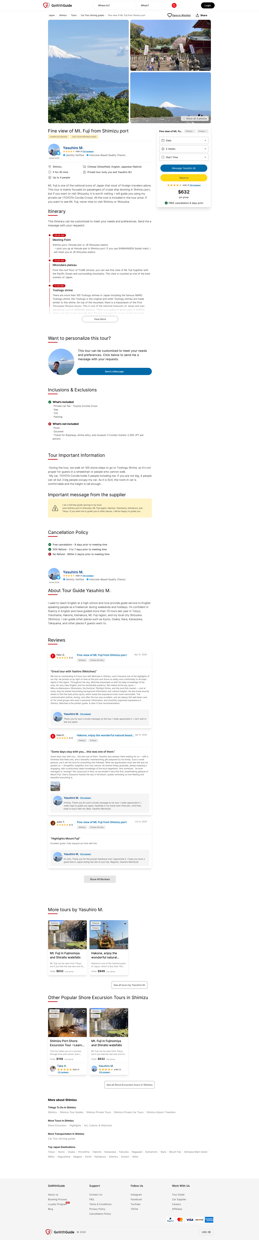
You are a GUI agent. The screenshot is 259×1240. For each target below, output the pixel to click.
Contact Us (95, 1194)
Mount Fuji (175, 1151)
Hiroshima (83, 1151)
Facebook (136, 1199)
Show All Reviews (100, 879)
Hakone (97, 1151)
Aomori (125, 1156)
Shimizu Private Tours (98, 1112)
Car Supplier (179, 1199)
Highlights (75, 1125)
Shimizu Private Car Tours (128, 1112)
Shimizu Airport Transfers (161, 1112)
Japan (52, 15)
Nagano (77, 1156)
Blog (50, 1208)
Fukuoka (124, 1151)
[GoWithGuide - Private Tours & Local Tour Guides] (54, 150)
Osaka (71, 1151)
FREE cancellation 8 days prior (186, 202)
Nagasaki (137, 1151)
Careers (176, 1204)
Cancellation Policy (100, 1213)
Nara (163, 1151)
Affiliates (177, 1208)
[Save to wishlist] (84, 923)
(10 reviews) (85, 714)
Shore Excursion (57, 1125)
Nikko (51, 1156)
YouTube (135, 1204)
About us (53, 1194)
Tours (73, 15)
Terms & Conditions (100, 1204)
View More (100, 319)
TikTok (134, 1208)
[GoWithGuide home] (57, 5)
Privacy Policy (97, 1208)
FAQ (91, 1199)
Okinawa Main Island (195, 1151)
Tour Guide (178, 1194)
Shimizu (63, 15)
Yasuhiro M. (73, 148)
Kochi (88, 1156)
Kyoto (61, 1151)
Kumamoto (151, 1151)
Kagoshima (64, 1156)
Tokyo (51, 1151)
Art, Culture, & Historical (98, 1125)
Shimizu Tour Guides (71, 1112)
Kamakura (100, 1156)
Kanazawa (110, 1151)
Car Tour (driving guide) (92, 15)
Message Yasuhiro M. (184, 168)
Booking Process (57, 1199)
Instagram (136, 1194)
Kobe (135, 1156)
